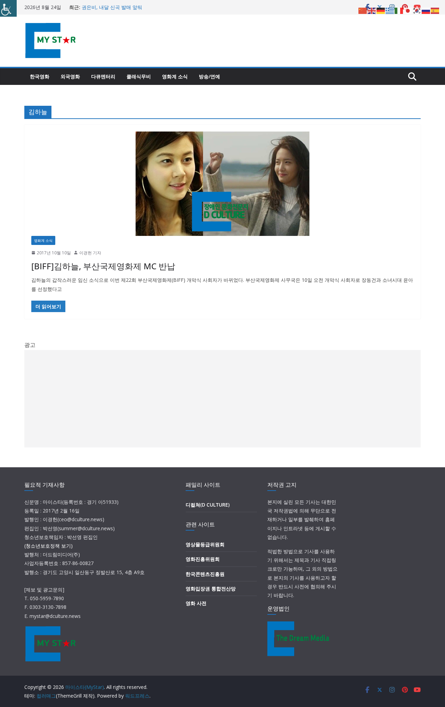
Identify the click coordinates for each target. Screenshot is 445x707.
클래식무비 (139, 76)
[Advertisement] (222, 398)
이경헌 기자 (90, 253)
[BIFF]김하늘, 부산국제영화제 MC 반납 (103, 266)
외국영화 (70, 76)
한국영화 (39, 76)
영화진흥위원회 (203, 559)
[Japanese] (408, 10)
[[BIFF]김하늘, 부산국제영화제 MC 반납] (222, 184)
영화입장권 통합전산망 (211, 588)
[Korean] (417, 10)
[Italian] (399, 10)
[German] (381, 10)
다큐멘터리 (103, 76)
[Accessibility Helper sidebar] (8, 8)
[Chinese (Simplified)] (362, 10)
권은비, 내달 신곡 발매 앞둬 (112, 7)
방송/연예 (209, 76)
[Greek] (390, 10)
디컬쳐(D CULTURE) (207, 504)
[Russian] (426, 10)
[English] (372, 10)
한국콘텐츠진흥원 (205, 574)
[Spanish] (435, 10)
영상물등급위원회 (205, 544)
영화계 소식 (175, 76)
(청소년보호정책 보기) (48, 545)
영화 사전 (196, 603)
